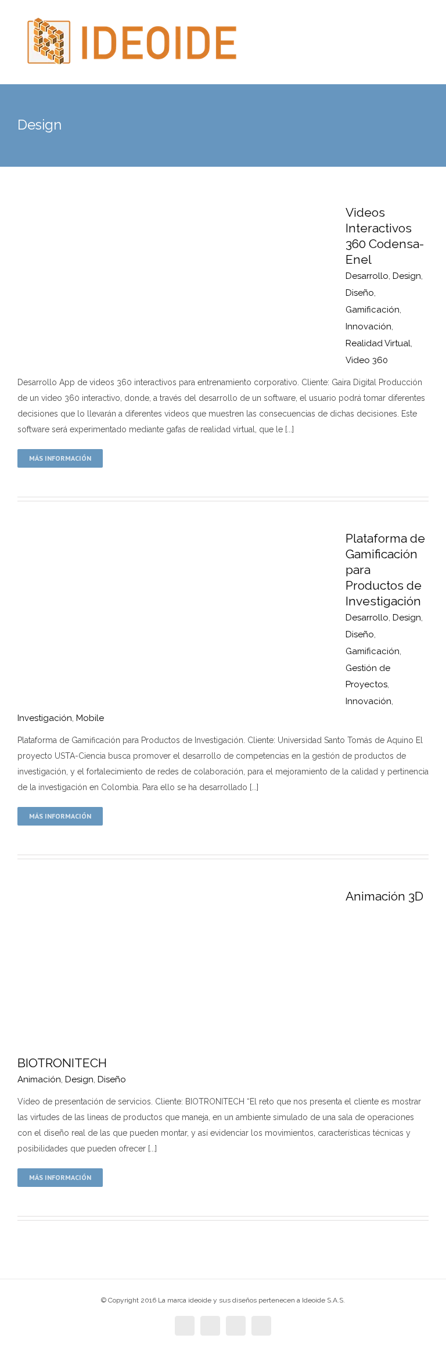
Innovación (368, 326)
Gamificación (373, 309)
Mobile (90, 718)
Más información (60, 458)
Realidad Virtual (378, 343)
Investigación (44, 718)
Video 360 (367, 360)
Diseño (360, 293)
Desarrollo (367, 276)
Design (407, 276)
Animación (39, 1079)
